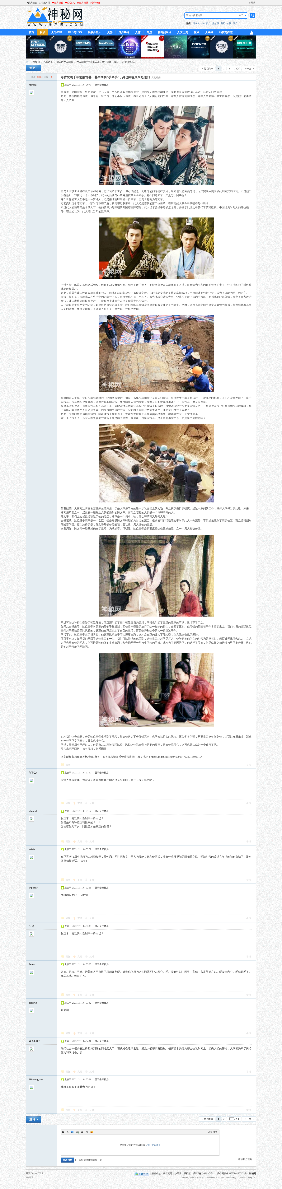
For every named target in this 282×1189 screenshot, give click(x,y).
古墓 (120, 309)
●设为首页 (32, 2)
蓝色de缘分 (34, 1041)
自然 (149, 32)
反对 (91, 803)
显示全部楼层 (102, 84)
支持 (80, 803)
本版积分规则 (245, 1159)
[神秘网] (55, 27)
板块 (42, 32)
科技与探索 (226, 32)
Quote (82, 1132)
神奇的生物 (164, 32)
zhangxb (33, 811)
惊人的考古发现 (65, 61)
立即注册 (156, 1145)
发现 (136, 309)
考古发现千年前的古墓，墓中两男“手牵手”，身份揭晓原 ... (106, 61)
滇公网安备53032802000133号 (232, 1173)
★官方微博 (82, 2)
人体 (138, 32)
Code (87, 1132)
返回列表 (208, 68)
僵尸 (235, 23)
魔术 (196, 32)
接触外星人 (94, 32)
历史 (63, 191)
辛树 (28, 1177)
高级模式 (212, 1132)
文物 (160, 508)
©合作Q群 (95, 2)
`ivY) (31, 926)
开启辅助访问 (247, 2)
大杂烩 (209, 32)
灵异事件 (124, 32)
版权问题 (167, 1173)
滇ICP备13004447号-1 (204, 1173)
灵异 (208, 23)
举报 (248, 764)
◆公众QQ (70, 2)
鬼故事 (215, 23)
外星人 (196, 23)
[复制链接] (156, 77)
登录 (147, 1145)
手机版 (187, 1173)
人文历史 (182, 32)
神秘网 (27, 62)
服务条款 (156, 1173)
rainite (32, 849)
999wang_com (36, 1079)
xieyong (32, 84)
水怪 (229, 23)
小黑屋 (178, 1173)
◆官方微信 (57, 2)
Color (68, 1132)
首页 (31, 32)
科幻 (223, 23)
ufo (202, 23)
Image (72, 1132)
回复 (68, 764)
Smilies (92, 1132)
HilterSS (33, 1002)
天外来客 (56, 32)
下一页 (247, 68)
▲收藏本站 (44, 2)
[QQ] (141, 1173)
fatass (32, 964)
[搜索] (252, 15)
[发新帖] (33, 68)
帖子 (241, 15)
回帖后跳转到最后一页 (90, 1160)
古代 (219, 406)
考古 (106, 414)
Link (77, 1132)
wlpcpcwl (33, 887)
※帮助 (251, 2)
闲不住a (33, 772)
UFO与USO (75, 32)
